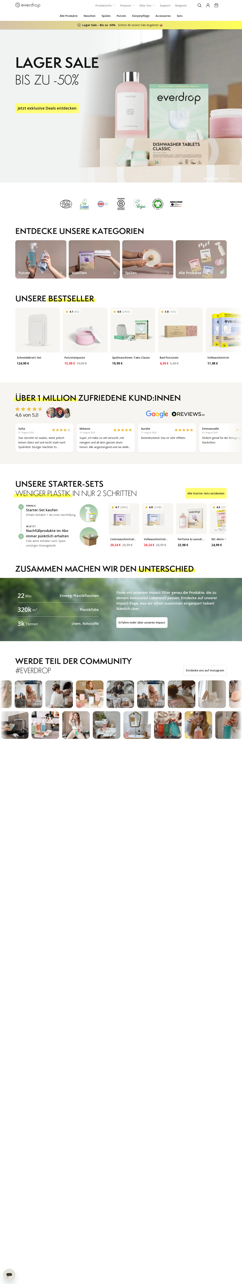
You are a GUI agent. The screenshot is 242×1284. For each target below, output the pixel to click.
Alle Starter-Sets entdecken (205, 493)
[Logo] (27, 5)
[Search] (199, 5)
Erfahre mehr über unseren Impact (142, 622)
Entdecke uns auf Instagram (205, 670)
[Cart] (216, 5)
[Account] (208, 5)
